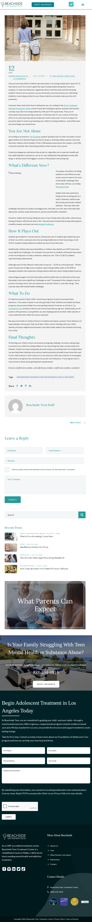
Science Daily (63, 187)
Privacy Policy (59, 919)
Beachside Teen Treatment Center (40, 919)
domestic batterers (46, 224)
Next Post (75, 422)
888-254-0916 (46, 672)
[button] (83, 5)
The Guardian (34, 136)
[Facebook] (17, 386)
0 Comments (19, 79)
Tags (11, 377)
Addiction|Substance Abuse (32, 533)
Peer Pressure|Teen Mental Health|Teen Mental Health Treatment (45, 377)
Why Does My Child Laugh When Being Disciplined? (42, 558)
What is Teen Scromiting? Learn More (36, 536)
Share (11, 386)
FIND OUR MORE (45, 610)
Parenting (24, 555)
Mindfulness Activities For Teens (34, 547)
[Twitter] (21, 386)
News (22, 544)
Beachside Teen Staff (64, 76)
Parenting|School (18, 76)
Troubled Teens (27, 566)
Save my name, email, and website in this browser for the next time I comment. (43, 469)
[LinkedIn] (30, 386)
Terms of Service (72, 919)
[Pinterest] (26, 386)
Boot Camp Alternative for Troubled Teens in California (44, 569)
